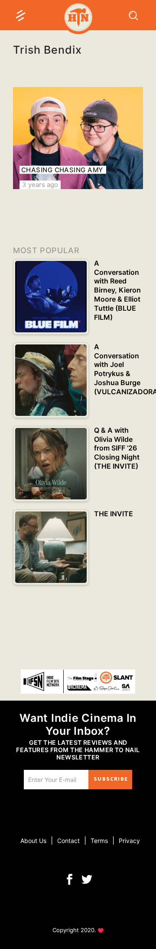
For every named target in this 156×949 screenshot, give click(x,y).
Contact (68, 840)
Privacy (129, 840)
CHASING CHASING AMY (62, 170)
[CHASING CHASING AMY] (78, 138)
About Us (33, 840)
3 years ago (40, 184)
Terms (99, 840)
